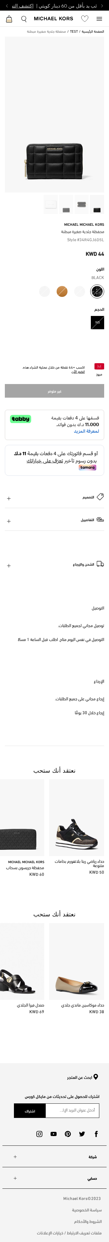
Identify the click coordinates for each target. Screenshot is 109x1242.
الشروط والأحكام (88, 1221)
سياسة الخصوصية (87, 1209)
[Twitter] (82, 1134)
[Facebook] (96, 1134)
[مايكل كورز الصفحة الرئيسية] (53, 19)
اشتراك (30, 1110)
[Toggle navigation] (99, 18)
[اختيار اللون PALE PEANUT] (62, 291)
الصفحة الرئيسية (93, 32)
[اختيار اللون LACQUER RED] (44, 291)
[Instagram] (39, 1134)
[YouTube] (54, 1134)
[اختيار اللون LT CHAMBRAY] (80, 291)
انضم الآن (78, 372)
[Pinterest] (68, 1134)
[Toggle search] (24, 18)
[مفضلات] (85, 18)
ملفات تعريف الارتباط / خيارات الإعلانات (69, 1232)
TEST (74, 32)
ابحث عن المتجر (79, 1077)
